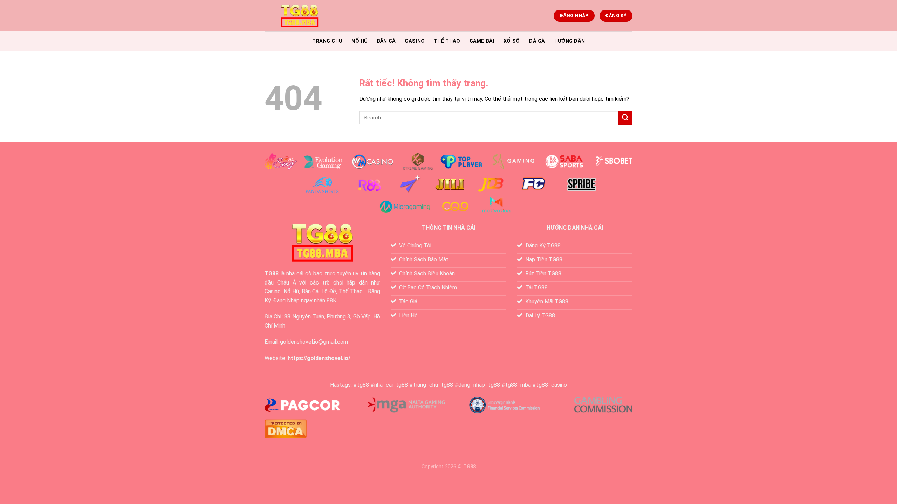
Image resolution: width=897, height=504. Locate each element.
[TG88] (300, 16)
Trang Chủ (327, 41)
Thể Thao (447, 41)
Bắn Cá (386, 41)
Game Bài (482, 41)
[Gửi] (625, 117)
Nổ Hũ (359, 41)
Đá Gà (537, 41)
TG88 (272, 273)
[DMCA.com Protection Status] (286, 428)
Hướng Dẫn (569, 41)
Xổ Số (512, 41)
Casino (415, 41)
